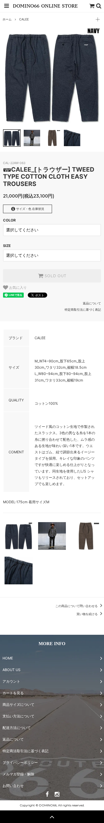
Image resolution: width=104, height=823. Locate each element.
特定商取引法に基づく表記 (83, 309)
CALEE (24, 19)
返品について (92, 303)
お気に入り (17, 288)
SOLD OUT (54, 276)
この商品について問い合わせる (76, 606)
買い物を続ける (87, 614)
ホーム (7, 19)
